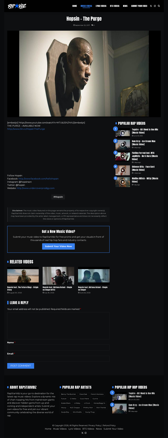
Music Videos (86, 5)
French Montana (97, 394)
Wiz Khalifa (77, 412)
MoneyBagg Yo (99, 403)
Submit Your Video (139, 5)
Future (63, 399)
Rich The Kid (101, 408)
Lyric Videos (101, 5)
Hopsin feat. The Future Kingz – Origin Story (22, 288)
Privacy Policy (94, 425)
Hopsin (59, 197)
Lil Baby (77, 403)
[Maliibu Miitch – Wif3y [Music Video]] (123, 182)
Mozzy (63, 408)
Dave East (83, 394)
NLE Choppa (75, 408)
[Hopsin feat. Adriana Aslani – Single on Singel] (94, 276)
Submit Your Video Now (58, 246)
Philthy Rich (88, 408)
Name (11, 342)
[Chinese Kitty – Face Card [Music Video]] (123, 170)
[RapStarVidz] (17, 6)
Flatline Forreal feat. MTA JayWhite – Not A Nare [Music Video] (145, 156)
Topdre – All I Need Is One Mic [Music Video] (145, 131)
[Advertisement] (58, 152)
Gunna (95, 399)
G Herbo (73, 399)
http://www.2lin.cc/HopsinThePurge (26, 129)
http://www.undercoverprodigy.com (35, 188)
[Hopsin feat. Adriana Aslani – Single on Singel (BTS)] (58, 276)
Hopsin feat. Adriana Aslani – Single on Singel (92, 288)
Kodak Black (65, 403)
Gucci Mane (84, 399)
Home (74, 5)
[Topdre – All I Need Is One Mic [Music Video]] (123, 133)
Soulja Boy (65, 412)
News (125, 5)
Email (11, 353)
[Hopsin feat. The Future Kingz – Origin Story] (23, 276)
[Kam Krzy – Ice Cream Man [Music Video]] (123, 145)
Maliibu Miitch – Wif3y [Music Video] (145, 180)
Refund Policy (109, 425)
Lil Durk (87, 403)
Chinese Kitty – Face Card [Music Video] (143, 168)
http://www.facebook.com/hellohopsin (39, 178)
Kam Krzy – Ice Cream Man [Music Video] (143, 143)
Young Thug (89, 412)
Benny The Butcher (68, 394)
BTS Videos (114, 5)
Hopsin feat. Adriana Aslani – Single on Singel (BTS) (57, 288)
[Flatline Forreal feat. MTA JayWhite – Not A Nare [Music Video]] (123, 156)
